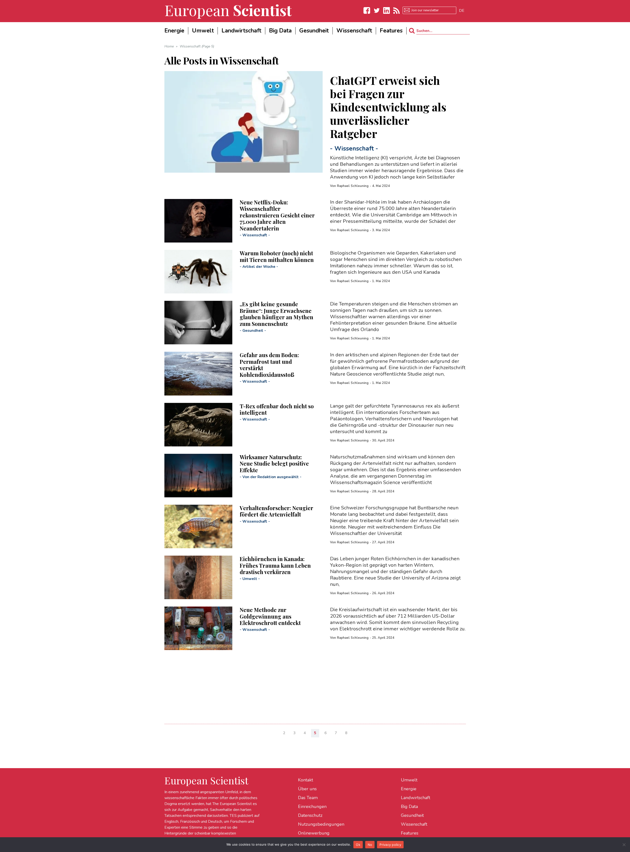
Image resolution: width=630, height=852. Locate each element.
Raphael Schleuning (353, 186)
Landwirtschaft (415, 798)
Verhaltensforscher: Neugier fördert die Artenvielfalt (276, 511)
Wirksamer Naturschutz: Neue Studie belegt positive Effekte (274, 463)
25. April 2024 (383, 638)
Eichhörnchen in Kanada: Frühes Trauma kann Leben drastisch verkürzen (275, 565)
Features (409, 833)
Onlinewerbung (314, 833)
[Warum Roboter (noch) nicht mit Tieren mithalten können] (198, 271)
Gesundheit (252, 330)
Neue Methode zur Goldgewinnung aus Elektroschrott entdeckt (270, 616)
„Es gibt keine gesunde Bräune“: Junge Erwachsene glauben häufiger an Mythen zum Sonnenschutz (276, 313)
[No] (623, 844)
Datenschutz (310, 815)
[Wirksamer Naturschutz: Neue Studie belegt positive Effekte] (198, 475)
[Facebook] (367, 10)
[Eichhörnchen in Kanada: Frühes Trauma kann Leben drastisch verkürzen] (198, 577)
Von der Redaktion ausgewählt (270, 476)
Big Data (409, 806)
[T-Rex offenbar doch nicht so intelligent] (198, 424)
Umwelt (249, 578)
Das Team (308, 798)
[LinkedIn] (387, 10)
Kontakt (305, 780)
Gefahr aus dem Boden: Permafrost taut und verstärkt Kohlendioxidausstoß (269, 364)
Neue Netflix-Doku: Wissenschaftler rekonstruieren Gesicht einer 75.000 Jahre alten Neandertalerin (277, 215)
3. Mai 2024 (381, 230)
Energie (408, 789)
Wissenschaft (354, 148)
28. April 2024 (383, 491)
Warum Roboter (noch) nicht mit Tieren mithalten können (277, 256)
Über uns (307, 789)
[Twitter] (377, 10)
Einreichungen (312, 806)
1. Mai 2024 (381, 281)
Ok (358, 845)
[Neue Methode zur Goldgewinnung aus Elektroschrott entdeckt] (198, 628)
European (228, 10)
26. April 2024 (383, 593)
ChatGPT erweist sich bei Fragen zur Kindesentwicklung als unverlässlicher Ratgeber (388, 107)
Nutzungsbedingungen (321, 824)
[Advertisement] (312, 684)
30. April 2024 (383, 440)
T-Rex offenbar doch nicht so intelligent (277, 409)
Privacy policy (390, 845)
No (370, 845)
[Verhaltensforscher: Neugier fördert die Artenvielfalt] (198, 526)
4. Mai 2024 (381, 186)
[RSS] (396, 10)
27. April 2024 (383, 542)
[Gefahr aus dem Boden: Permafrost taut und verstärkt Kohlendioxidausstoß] (198, 373)
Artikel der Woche (258, 266)
